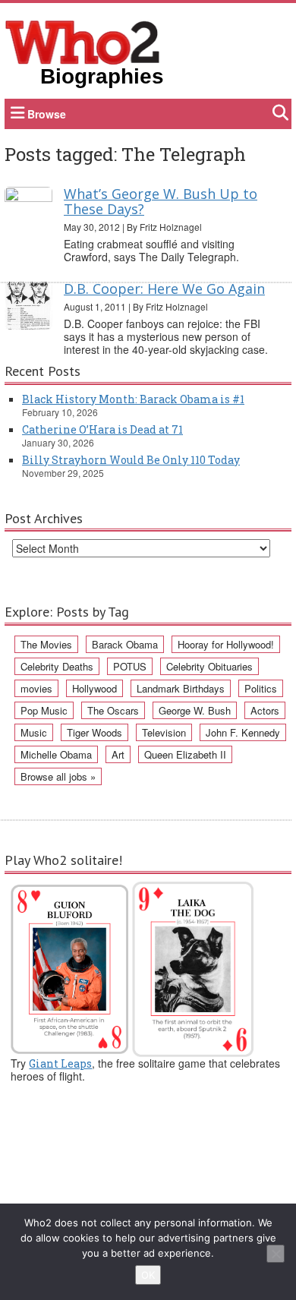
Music (33, 732)
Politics (260, 688)
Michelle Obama (56, 754)
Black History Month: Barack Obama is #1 (133, 399)
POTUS (129, 666)
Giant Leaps (60, 1063)
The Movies (46, 644)
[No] (275, 1254)
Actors (264, 710)
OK (148, 1275)
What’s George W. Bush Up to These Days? (160, 201)
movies (36, 688)
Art (118, 754)
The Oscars (113, 710)
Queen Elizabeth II (185, 754)
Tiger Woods (94, 732)
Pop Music (44, 710)
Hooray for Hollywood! (226, 644)
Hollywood (94, 688)
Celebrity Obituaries (209, 666)
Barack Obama (125, 644)
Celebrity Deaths (56, 666)
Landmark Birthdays (181, 688)
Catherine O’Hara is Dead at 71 (102, 429)
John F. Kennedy (243, 732)
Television (164, 732)
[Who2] (83, 41)
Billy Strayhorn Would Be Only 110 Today (131, 460)
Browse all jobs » (58, 776)
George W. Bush (195, 710)
